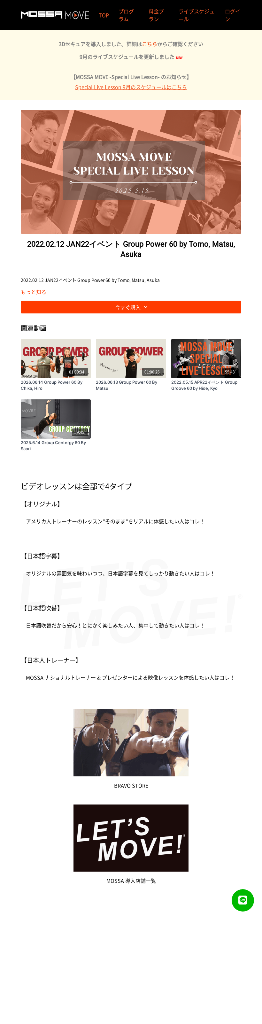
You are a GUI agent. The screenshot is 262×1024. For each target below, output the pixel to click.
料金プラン (156, 15)
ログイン (232, 15)
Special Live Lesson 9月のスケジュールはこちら (131, 87)
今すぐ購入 (128, 307)
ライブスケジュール (196, 15)
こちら (149, 44)
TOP (104, 15)
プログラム (126, 15)
